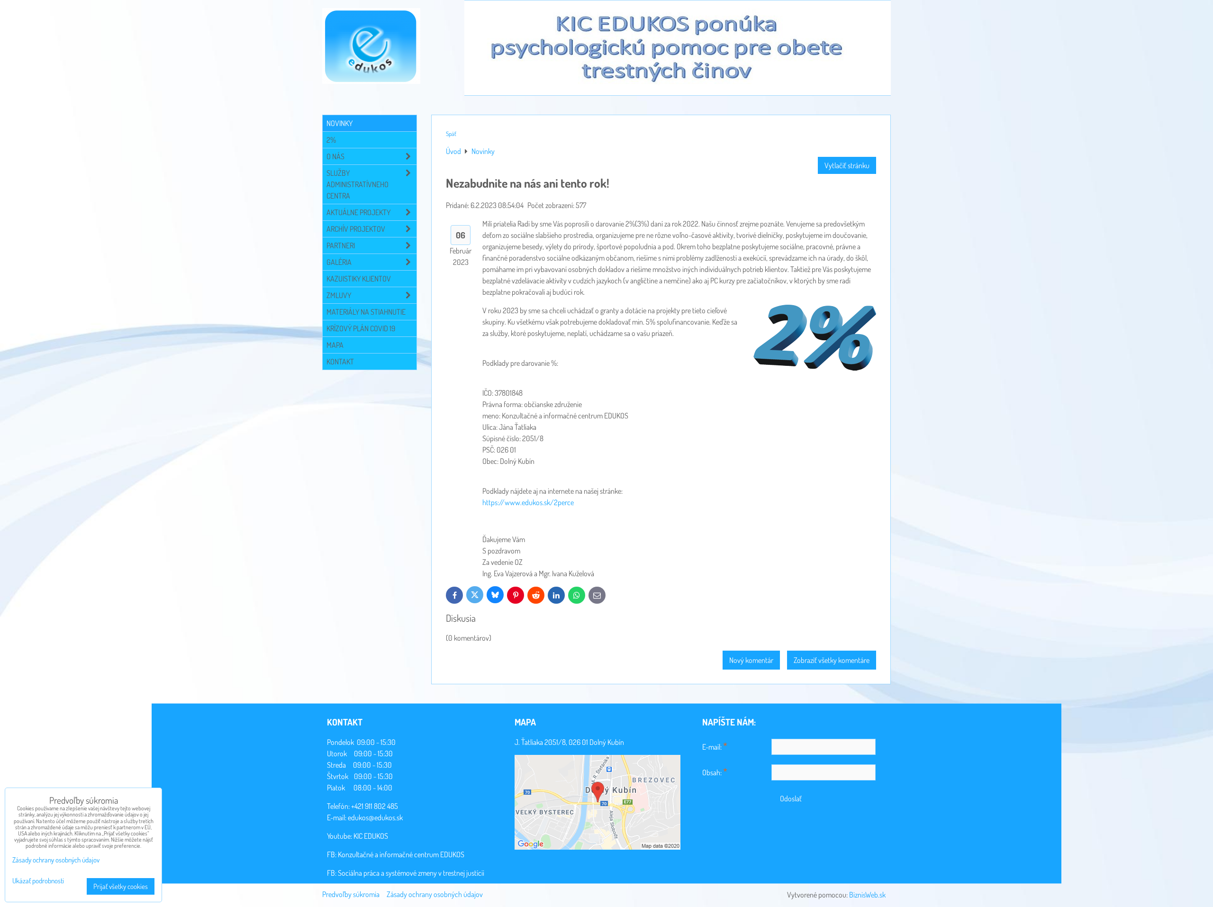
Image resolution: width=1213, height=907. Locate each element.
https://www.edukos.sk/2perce (528, 502)
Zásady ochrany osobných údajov (435, 894)
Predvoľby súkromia (351, 894)
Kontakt (340, 361)
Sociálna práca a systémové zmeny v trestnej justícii (411, 873)
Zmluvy (338, 295)
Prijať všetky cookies (120, 886)
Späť (451, 133)
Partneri (340, 245)
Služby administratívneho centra (357, 184)
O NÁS (335, 156)
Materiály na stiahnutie (366, 312)
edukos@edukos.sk (375, 817)
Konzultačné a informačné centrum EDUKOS (401, 854)
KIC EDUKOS (370, 836)
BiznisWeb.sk (867, 894)
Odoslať (791, 798)
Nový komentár (751, 660)
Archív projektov (355, 229)
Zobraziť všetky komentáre (831, 660)
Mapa (335, 345)
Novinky (339, 123)
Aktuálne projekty (358, 212)
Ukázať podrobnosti (38, 881)
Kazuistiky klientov (358, 278)
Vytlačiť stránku (846, 165)
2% (331, 140)
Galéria (339, 262)
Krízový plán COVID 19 (360, 328)
